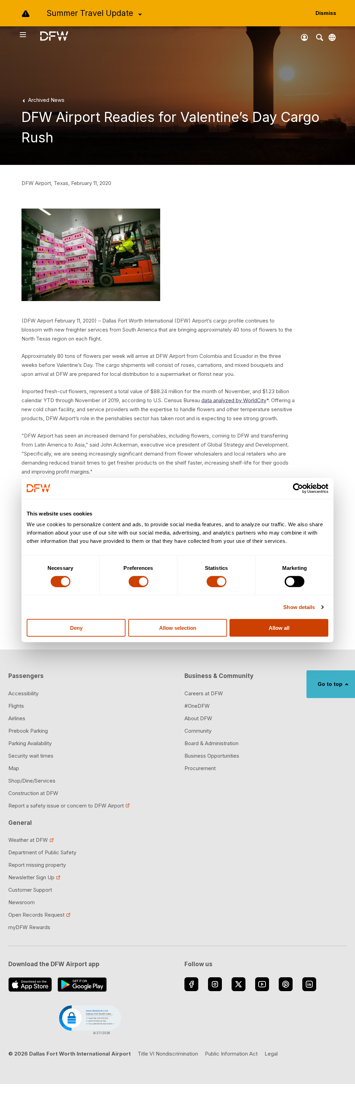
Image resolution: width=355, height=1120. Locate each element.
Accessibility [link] (23, 693)
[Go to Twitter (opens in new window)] (238, 984)
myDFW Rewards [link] (29, 927)
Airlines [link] (16, 718)
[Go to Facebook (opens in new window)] (191, 984)
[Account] (304, 37)
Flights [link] (16, 706)
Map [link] (13, 768)
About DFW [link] (198, 718)
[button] (89, 1019)
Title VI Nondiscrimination (168, 1053)
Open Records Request (36, 914)
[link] (42, 100)
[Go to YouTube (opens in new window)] (262, 984)
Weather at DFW (28, 840)
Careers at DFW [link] (203, 693)
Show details (299, 607)
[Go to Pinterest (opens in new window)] (286, 984)
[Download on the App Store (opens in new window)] (30, 984)
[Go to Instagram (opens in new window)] (215, 984)
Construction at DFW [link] (33, 793)
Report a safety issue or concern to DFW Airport (66, 805)
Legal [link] (271, 1053)
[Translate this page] (332, 37)
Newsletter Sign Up (31, 877)
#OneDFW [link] (197, 706)
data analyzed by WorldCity (233, 400)
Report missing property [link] (37, 865)
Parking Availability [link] (30, 743)
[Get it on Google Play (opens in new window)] (82, 984)
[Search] (319, 37)
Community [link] (197, 730)
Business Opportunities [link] (211, 755)
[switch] (138, 581)
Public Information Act (231, 1053)
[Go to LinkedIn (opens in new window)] (309, 984)
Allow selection (177, 628)
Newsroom (21, 902)
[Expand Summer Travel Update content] (140, 14)
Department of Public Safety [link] (42, 852)
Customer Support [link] (30, 890)
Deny (76, 628)
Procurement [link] (200, 768)
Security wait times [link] (30, 755)
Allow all (279, 628)
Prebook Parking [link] (28, 730)
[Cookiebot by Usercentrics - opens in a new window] (298, 488)
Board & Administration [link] (211, 743)
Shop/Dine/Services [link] (31, 780)
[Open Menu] (29, 34)
